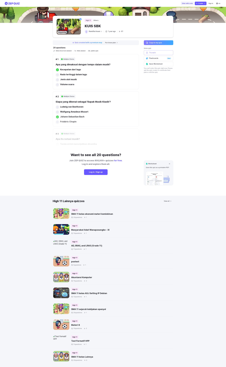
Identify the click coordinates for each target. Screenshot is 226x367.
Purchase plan (110, 43)
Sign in (210, 3)
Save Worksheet (156, 64)
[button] (158, 172)
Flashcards (159, 58)
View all (166, 201)
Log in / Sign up (96, 172)
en (219, 3)
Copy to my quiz (155, 43)
